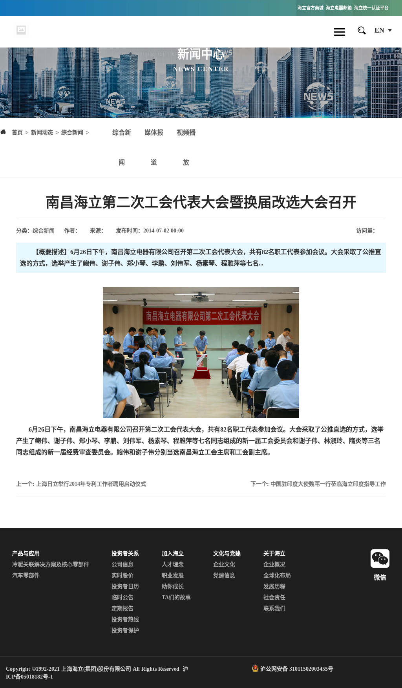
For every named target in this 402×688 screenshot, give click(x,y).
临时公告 (122, 597)
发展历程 (274, 586)
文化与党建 (227, 553)
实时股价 (122, 575)
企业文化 (224, 564)
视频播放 (186, 147)
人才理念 (173, 564)
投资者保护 (125, 630)
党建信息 (224, 575)
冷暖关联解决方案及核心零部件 (50, 564)
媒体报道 (153, 147)
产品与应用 (26, 553)
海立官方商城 (310, 7)
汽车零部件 (26, 575)
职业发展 (173, 575)
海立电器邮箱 (339, 7)
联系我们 (274, 608)
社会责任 (274, 597)
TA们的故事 (176, 597)
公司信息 (122, 564)
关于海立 (274, 553)
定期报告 (122, 608)
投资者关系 (125, 553)
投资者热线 (125, 619)
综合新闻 (121, 147)
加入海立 (173, 553)
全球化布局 (277, 575)
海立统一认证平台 (371, 7)
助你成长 (173, 586)
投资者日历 (125, 586)
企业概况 (274, 564)
